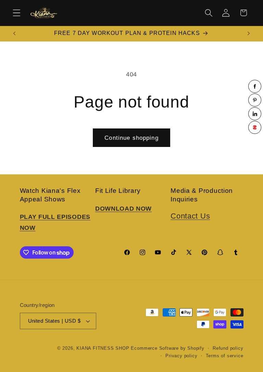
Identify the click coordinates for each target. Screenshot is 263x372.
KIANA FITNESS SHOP (102, 348)
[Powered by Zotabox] (254, 127)
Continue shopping (131, 137)
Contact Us (190, 216)
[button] (16, 13)
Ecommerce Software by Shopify (167, 348)
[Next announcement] (248, 33)
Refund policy (228, 348)
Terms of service (224, 356)
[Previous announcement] (14, 33)
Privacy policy (181, 356)
